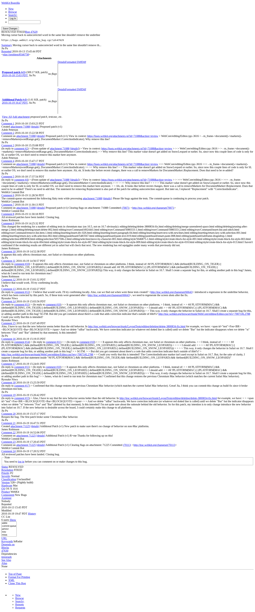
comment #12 (21, 292)
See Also (6, 560)
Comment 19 (8, 395)
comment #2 (21, 148)
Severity (5, 476)
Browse (12, 11)
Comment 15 (8, 323)
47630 (4, 550)
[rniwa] (9, 534)
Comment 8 (7, 214)
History (32, 513)
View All (7, 116)
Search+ (12, 15)
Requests (20, 607)
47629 (34, 31)
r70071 (125, 207)
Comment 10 (8, 251)
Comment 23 (8, 441)
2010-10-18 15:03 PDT (15, 75)
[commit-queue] (9, 526)
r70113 (127, 444)
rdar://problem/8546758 (16, 54)
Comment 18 (8, 382)
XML (11, 580)
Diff (84, 62)
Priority (5, 473)
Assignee (6, 498)
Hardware (6, 485)
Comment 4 (7, 161)
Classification (8, 479)
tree (3, 556)
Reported (6, 51)
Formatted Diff (73, 62)
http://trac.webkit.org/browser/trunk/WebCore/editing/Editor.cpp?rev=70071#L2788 (204, 313)
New (11, 8)
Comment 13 (8, 288)
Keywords (7, 541)
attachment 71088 (20, 126)
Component (7, 494)
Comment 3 (7, 145)
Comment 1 (7, 123)
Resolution (7, 469)
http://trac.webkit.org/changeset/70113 (154, 444)
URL (4, 538)
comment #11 (21, 304)
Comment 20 (8, 413)
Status (4, 466)
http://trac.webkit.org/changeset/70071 (153, 207)
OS (3, 488)
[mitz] (9, 532)
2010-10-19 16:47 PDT (15, 102)
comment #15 (21, 398)
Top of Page (15, 573)
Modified (6, 510)
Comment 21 (8, 423)
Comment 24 (8, 451)
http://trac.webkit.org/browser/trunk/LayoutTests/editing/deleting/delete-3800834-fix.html (136, 326)
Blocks (5, 547)
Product (5, 491)
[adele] (9, 523)
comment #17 (21, 385)
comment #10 (21, 263)
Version (5, 482)
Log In (13, 18)
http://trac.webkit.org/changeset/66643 (171, 292)
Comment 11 (8, 260)
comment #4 (21, 179)
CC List (5, 516)
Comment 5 (7, 176)
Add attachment (21, 116)
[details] (35, 126)
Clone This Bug (17, 583)
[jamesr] (9, 529)
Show (13, 519)
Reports (19, 604)
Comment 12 (8, 279)
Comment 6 (7, 195)
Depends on (8, 544)
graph (8, 556)
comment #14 (21, 342)
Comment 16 (8, 338)
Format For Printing (19, 577)
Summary (6, 45)
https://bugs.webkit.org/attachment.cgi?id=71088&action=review (122, 136)
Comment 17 (8, 363)
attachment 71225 (20, 426)
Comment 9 (7, 223)
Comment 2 (7, 132)
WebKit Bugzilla (10, 2)
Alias (4, 563)
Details (61, 62)
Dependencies (9, 553)
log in (21, 461)
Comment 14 (8, 301)
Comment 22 (8, 432)
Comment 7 (7, 204)
